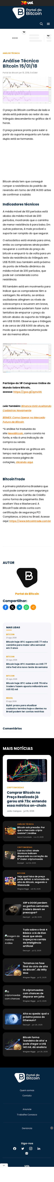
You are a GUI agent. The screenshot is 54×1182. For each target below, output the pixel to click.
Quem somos (27, 1090)
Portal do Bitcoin (27, 12)
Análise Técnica (11, 53)
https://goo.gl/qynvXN (27, 392)
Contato (27, 1095)
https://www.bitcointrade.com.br (30, 521)
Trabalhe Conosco (27, 1114)
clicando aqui (24, 462)
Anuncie (27, 1109)
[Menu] (48, 24)
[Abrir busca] (41, 24)
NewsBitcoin (15, 433)
